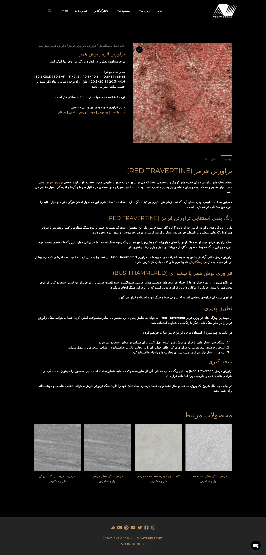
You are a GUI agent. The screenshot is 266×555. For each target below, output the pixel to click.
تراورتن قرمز (77, 45)
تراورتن (91, 45)
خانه (159, 10)
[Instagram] (153, 527)
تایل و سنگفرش (107, 45)
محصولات (124, 10)
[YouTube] (133, 527)
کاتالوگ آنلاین (101, 10)
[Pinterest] (126, 527)
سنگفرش (195, 262)
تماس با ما (81, 10)
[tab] (226, 159)
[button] (49, 10)
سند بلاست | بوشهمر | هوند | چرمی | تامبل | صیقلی (91, 112)
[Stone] (119, 527)
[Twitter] (140, 527)
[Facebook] (146, 527)
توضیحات (226, 159)
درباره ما (146, 10)
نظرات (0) (209, 159)
